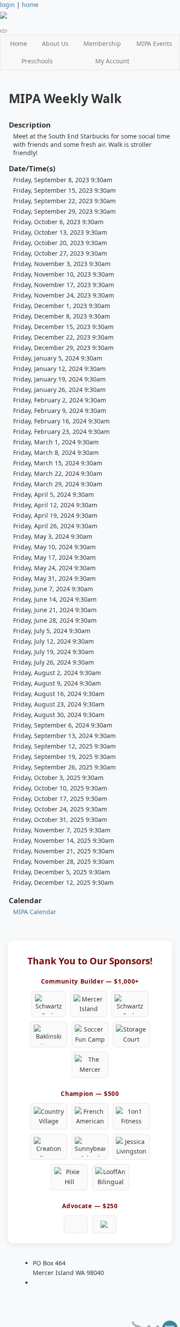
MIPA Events (154, 43)
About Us (55, 43)
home (30, 4)
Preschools (37, 61)
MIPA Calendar (34, 912)
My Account (112, 61)
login (7, 4)
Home (18, 43)
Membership (102, 43)
